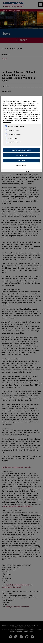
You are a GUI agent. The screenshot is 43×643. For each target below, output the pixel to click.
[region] (21, 134)
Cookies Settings (21, 165)
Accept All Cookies (21, 155)
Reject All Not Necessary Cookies (21, 150)
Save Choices (22, 160)
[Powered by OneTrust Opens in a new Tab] (33, 171)
